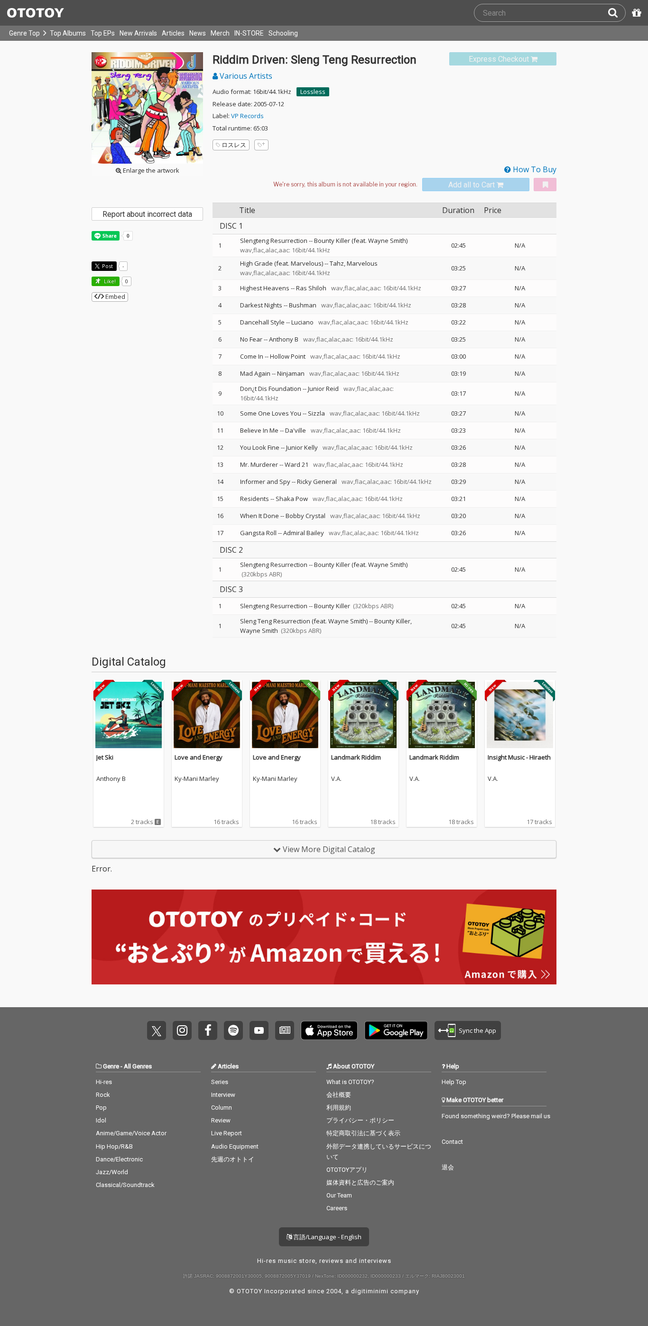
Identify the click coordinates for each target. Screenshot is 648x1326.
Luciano (302, 322)
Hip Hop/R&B (114, 1146)
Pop (101, 1107)
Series (219, 1081)
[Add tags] (261, 144)
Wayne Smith (259, 630)
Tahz (337, 263)
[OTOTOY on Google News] (284, 1030)
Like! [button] (109, 281)
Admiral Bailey (303, 533)
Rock (103, 1094)
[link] (502, 59)
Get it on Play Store (396, 1030)
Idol (101, 1120)
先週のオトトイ (232, 1159)
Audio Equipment (235, 1146)
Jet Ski (104, 757)
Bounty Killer (332, 606)
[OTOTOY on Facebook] (207, 1030)
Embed (114, 296)
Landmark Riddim (356, 757)
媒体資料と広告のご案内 (360, 1182)
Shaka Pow (292, 498)
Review (221, 1120)
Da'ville (295, 430)
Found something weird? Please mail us (496, 1116)
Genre (111, 1066)
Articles (173, 33)
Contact (452, 1141)
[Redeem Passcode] (635, 13)
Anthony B (283, 339)
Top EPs (103, 33)
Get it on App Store (329, 1030)
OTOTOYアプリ (347, 1169)
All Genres (138, 1066)
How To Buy (533, 169)
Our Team (339, 1195)
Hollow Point (287, 356)
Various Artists (245, 76)
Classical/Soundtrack (125, 1184)
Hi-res (104, 1081)
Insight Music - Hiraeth (519, 757)
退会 (448, 1167)
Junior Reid (323, 388)
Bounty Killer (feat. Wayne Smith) (360, 240)
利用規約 (338, 1107)
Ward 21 (296, 464)
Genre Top (24, 33)
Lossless (312, 91)
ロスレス (234, 144)
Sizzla (316, 413)
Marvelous (362, 263)
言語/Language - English (326, 1237)
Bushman (302, 305)
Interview (223, 1094)
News (197, 33)
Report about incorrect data (147, 214)
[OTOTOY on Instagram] (182, 1030)
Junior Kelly (302, 447)
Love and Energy (198, 757)
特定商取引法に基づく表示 (363, 1133)
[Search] (616, 12)
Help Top (454, 1081)
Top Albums (68, 33)
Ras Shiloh (311, 288)
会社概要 (338, 1094)
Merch (220, 33)
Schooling (283, 33)
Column (221, 1107)
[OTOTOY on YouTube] (259, 1030)
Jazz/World (112, 1172)
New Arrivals (138, 33)
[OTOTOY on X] (156, 1030)
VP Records (247, 115)
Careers (336, 1208)
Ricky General (317, 481)
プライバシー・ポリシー (360, 1120)
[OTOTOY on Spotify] (233, 1030)
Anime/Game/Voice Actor (131, 1133)
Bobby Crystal (305, 515)
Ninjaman (291, 373)
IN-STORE (249, 33)
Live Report (226, 1133)
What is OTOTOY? (350, 1081)
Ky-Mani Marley (197, 779)
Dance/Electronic (119, 1159)
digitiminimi (370, 1291)
